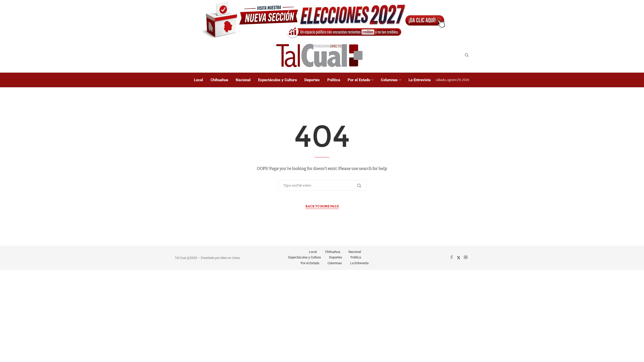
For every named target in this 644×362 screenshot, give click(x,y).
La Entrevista (420, 80)
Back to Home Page (322, 206)
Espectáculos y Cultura (277, 80)
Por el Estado (359, 80)
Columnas (389, 80)
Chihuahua (219, 80)
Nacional (243, 80)
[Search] (466, 55)
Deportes (312, 80)
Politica (333, 80)
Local (198, 80)
